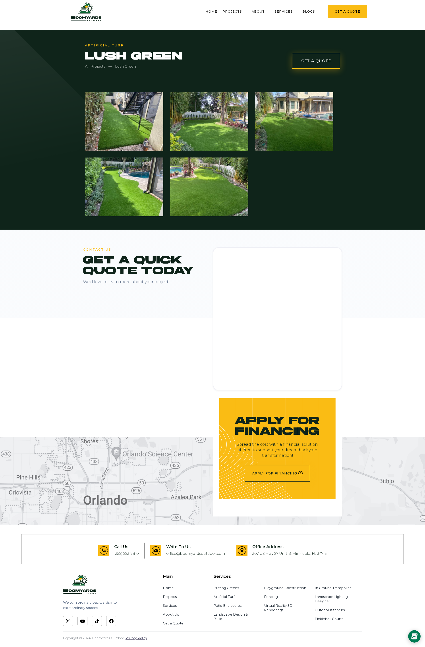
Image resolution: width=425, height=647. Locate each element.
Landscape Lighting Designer (331, 599)
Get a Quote (173, 623)
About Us (171, 614)
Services (170, 605)
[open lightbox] (127, 118)
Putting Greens (226, 588)
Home (168, 588)
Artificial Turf (224, 597)
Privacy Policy (136, 638)
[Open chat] (414, 636)
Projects (170, 597)
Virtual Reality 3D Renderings (278, 607)
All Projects (95, 66)
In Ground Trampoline (333, 588)
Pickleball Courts (329, 619)
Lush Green (125, 66)
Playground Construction (285, 588)
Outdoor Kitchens (330, 610)
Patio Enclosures (227, 605)
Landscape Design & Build (231, 616)
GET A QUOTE (316, 61)
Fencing (271, 597)
